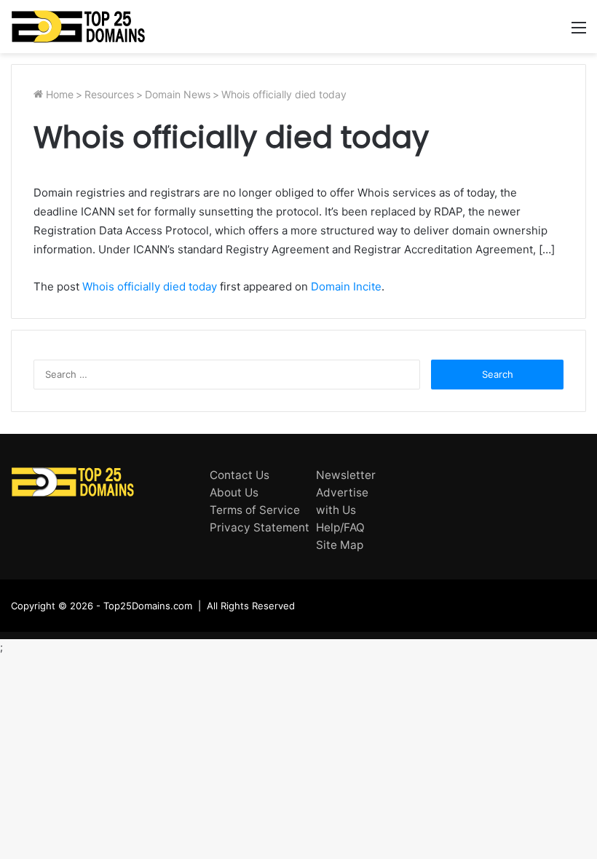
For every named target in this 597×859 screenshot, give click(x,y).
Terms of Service (255, 510)
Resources (109, 94)
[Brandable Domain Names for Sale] (78, 26)
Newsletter (346, 475)
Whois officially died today (149, 286)
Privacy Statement (259, 527)
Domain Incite (346, 286)
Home (58, 94)
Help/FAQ (340, 527)
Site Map (339, 545)
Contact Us (239, 475)
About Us (234, 492)
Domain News (177, 94)
